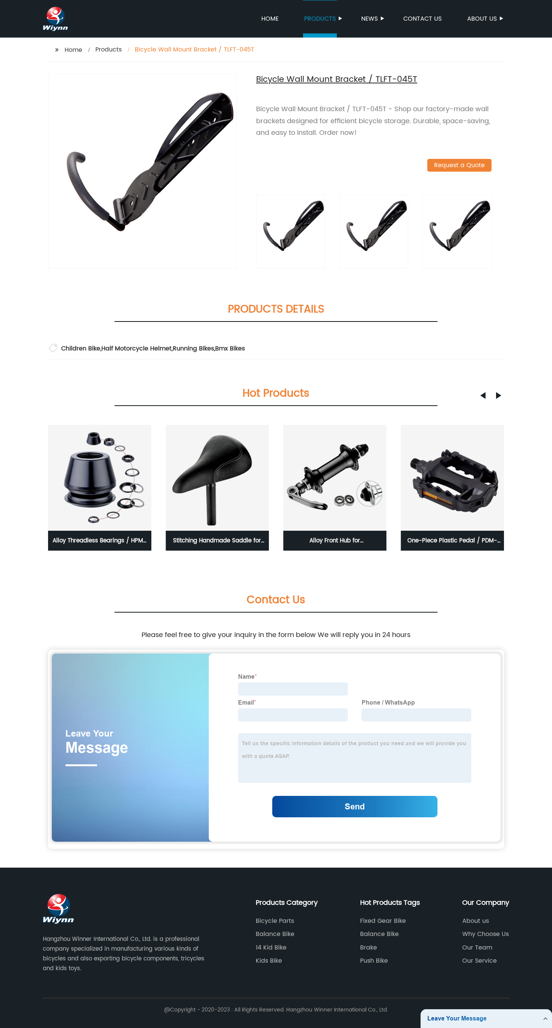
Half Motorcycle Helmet (136, 348)
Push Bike (374, 960)
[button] (483, 395)
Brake (368, 947)
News (369, 19)
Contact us (422, 19)
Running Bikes (193, 348)
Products (320, 19)
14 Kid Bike (271, 947)
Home (270, 19)
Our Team (477, 948)
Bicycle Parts (275, 920)
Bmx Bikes (230, 348)
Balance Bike (275, 934)
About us (482, 19)
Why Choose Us (485, 934)
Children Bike (80, 348)
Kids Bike (269, 960)
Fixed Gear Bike (383, 920)
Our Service (479, 961)
